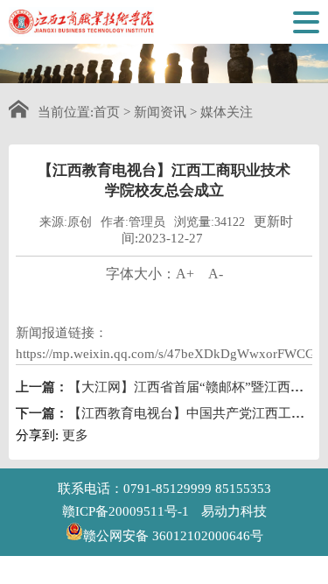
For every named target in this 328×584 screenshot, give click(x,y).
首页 (107, 112)
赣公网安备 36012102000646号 (173, 534)
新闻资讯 (160, 112)
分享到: (37, 435)
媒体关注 (226, 112)
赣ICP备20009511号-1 (125, 511)
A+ (185, 273)
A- (215, 273)
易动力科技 (234, 511)
